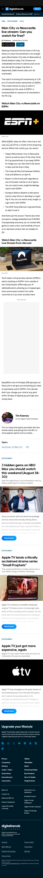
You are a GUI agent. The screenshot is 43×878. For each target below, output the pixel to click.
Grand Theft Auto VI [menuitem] (8, 14)
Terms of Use (6, 856)
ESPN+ (38, 82)
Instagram (8, 743)
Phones (4, 759)
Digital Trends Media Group (13, 863)
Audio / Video (7, 770)
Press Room (28, 847)
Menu (3, 9)
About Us (5, 790)
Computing (6, 762)
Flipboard (3, 749)
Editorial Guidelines (8, 802)
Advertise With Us (8, 798)
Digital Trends (12, 11)
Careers (4, 842)
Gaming (5, 766)
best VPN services (29, 382)
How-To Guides (30, 777)
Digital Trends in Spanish (32, 807)
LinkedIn (36, 743)
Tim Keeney (7, 41)
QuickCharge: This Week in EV (12, 447)
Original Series (29, 781)
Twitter (14, 743)
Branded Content (30, 796)
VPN (27, 447)
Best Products (29, 773)
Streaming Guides (31, 770)
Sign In (37, 9)
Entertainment (7, 777)
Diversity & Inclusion (9, 851)
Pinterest (30, 743)
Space (26, 766)
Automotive (6, 781)
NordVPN (6, 382)
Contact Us (5, 794)
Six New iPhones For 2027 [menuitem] (24, 14)
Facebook (3, 743)
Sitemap (27, 851)
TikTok (25, 743)
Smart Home (6, 773)
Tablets (27, 759)
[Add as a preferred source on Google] (8, 44)
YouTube (19, 743)
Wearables (28, 762)
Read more (9, 538)
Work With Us (6, 847)
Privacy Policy (29, 842)
